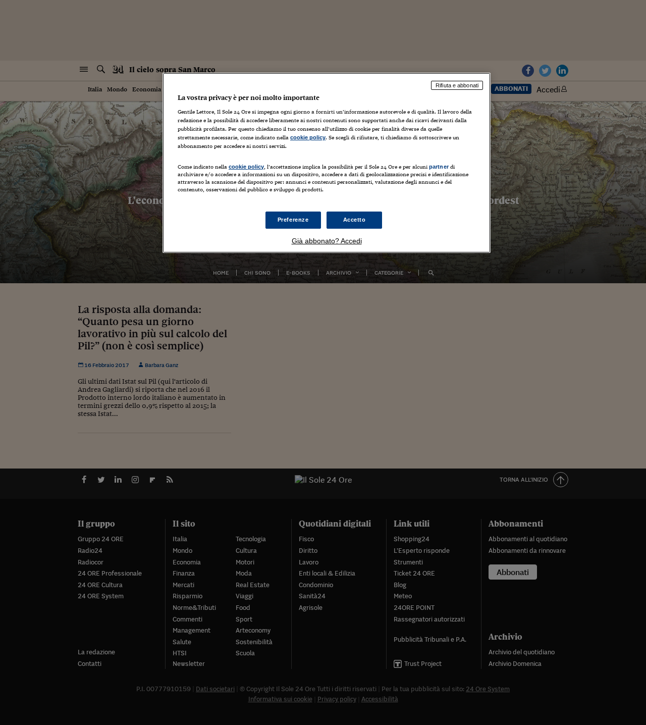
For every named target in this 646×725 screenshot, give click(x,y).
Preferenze (293, 220)
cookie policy (308, 137)
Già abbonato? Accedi (327, 241)
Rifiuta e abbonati (457, 85)
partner (439, 167)
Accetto (354, 220)
